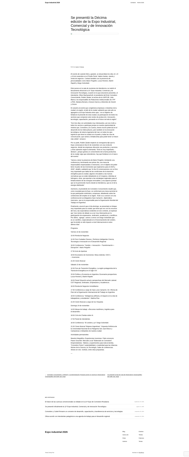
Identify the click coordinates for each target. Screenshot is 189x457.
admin (77, 67)
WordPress (141, 452)
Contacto (133, 2)
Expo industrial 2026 (52, 2)
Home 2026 (140, 2)
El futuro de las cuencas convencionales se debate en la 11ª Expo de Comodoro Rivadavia (77, 402)
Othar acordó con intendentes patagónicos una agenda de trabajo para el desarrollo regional (77, 416)
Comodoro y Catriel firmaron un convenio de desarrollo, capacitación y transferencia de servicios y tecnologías (84, 411)
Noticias (82, 67)
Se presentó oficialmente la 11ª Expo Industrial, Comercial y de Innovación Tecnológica (75, 406)
